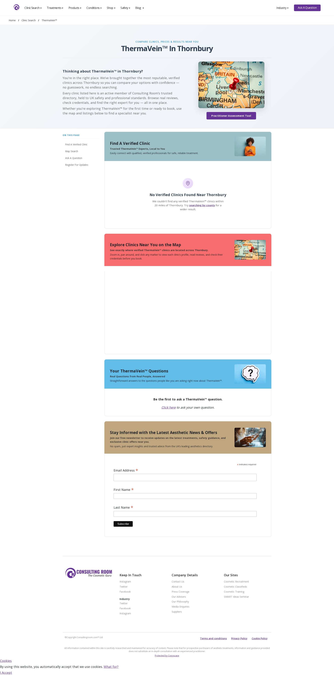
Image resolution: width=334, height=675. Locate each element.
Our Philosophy (180, 601)
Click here (168, 407)
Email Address (126, 470)
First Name (124, 490)
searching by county (202, 205)
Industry (282, 8)
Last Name (123, 507)
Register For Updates (76, 164)
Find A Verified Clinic (76, 144)
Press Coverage (180, 591)
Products (75, 8)
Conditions (94, 8)
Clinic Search (33, 8)
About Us (177, 586)
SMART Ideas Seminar (236, 596)
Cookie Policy (260, 638)
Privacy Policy (239, 638)
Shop (111, 8)
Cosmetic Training (234, 591)
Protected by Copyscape (167, 655)
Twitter (124, 586)
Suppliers (177, 611)
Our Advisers (179, 596)
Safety (125, 8)
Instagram (125, 581)
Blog (139, 8)
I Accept (6, 672)
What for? (111, 667)
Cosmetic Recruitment (236, 581)
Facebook (125, 591)
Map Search (71, 151)
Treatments (55, 8)
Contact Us (178, 581)
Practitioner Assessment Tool (231, 115)
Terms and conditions (213, 638)
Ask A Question (307, 8)
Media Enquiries (180, 606)
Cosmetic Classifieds (235, 586)
